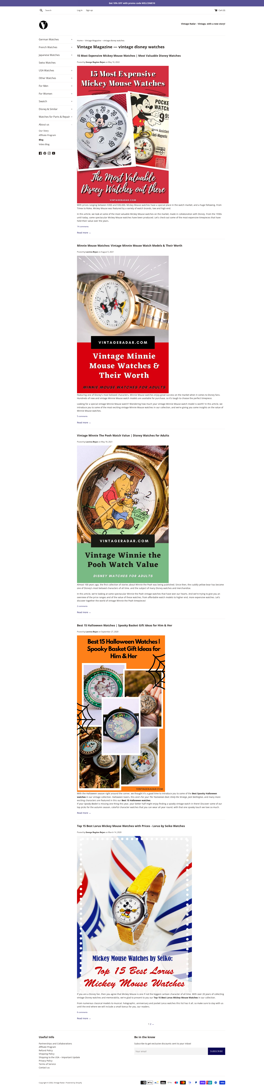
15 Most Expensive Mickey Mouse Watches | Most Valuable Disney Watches (129, 55)
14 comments (83, 226)
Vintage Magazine (94, 47)
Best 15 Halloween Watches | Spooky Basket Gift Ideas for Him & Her (124, 625)
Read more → (84, 232)
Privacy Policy (45, 1060)
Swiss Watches (47, 62)
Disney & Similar (55, 109)
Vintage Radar (59, 1083)
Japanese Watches (55, 55)
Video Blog (44, 144)
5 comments (82, 416)
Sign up (89, 10)
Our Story (44, 130)
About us (55, 124)
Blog (41, 139)
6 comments (82, 1012)
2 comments (82, 606)
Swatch (55, 101)
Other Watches (55, 78)
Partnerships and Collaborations (55, 1043)
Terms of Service (47, 1064)
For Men (55, 86)
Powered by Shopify (74, 1083)
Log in (79, 10)
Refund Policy (46, 1050)
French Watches (55, 47)
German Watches (55, 39)
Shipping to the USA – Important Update (59, 1057)
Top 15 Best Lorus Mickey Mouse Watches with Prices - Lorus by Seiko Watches (131, 826)
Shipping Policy (46, 1053)
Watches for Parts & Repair (55, 116)
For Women (55, 93)
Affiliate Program (47, 135)
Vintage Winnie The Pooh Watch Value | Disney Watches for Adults (123, 435)
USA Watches (55, 70)
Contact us (44, 1067)
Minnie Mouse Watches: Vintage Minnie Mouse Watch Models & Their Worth (129, 245)
